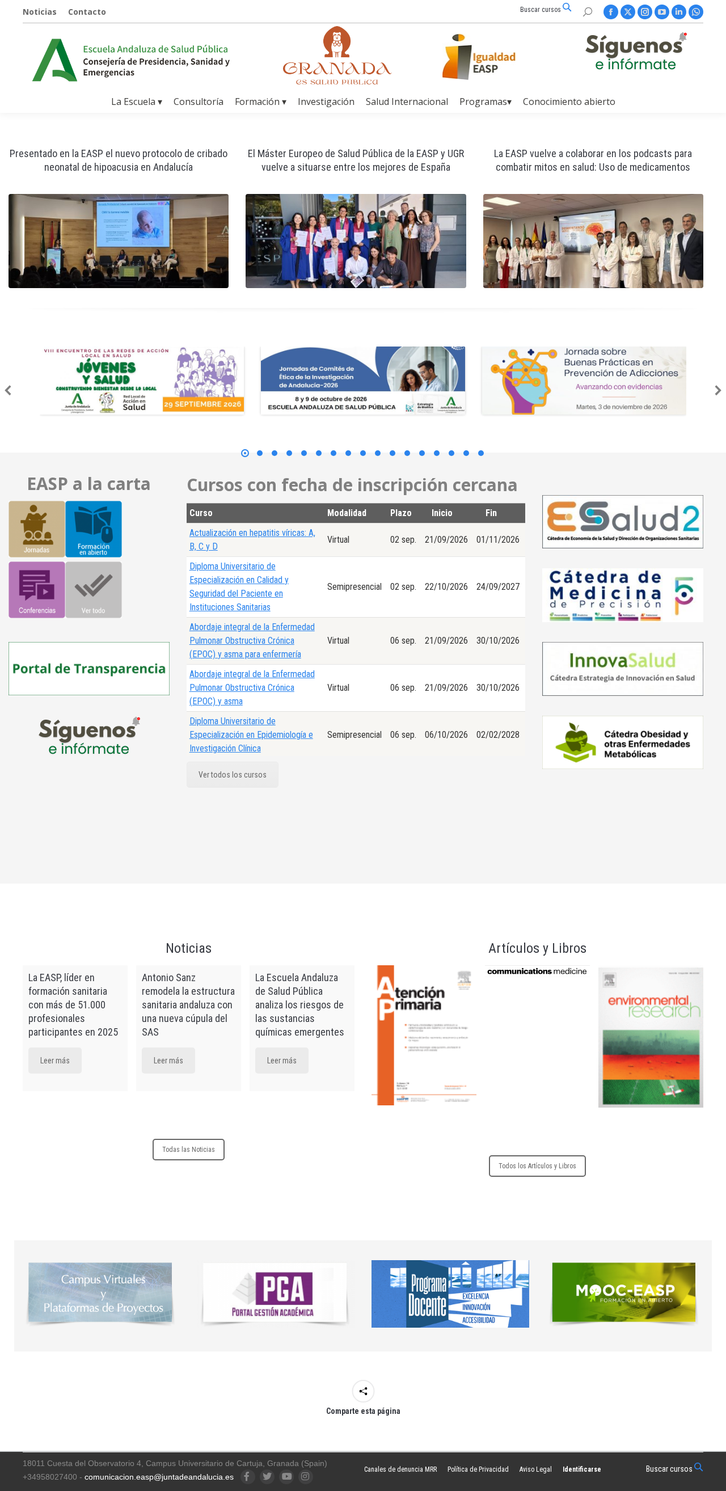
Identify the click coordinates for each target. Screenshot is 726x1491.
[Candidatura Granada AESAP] (337, 81)
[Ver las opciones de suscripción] (636, 53)
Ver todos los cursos (233, 774)
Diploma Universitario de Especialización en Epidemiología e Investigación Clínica (251, 735)
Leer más (55, 1060)
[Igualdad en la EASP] (496, 56)
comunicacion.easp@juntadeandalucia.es (159, 1476)
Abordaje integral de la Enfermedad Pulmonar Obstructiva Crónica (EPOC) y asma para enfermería (252, 641)
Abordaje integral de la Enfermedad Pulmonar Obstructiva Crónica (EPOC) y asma (252, 688)
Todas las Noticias (188, 1150)
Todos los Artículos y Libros (537, 1166)
